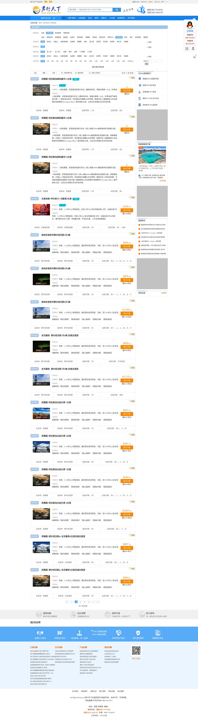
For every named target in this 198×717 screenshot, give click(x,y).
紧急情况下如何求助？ (87, 673)
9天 (85, 61)
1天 (48, 61)
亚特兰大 (111, 37)
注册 (50, 2)
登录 (45, 2)
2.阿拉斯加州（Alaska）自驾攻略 (151, 241)
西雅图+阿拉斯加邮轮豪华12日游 (56, 118)
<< (67, 602)
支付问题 (58, 647)
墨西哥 (145, 37)
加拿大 (104, 18)
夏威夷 (65, 37)
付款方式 (93, 691)
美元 (163, 2)
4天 (62, 61)
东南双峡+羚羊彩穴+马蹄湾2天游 (56, 199)
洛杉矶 (49, 41)
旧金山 (56, 41)
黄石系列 (102, 37)
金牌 (64, 52)
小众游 (112, 18)
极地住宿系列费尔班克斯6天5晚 (55, 302)
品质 (75, 52)
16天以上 (130, 61)
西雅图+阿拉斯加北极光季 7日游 (56, 402)
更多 (125, 37)
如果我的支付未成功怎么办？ (64, 659)
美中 (131, 37)
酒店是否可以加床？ (86, 662)
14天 (112, 61)
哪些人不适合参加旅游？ (87, 665)
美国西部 (58, 37)
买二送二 (58, 52)
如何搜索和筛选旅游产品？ (112, 659)
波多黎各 (138, 37)
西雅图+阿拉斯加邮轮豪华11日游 (56, 79)
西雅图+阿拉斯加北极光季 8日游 (56, 503)
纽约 (85, 41)
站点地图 (120, 691)
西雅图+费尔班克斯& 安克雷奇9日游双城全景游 (63, 570)
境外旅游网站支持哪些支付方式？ (65, 654)
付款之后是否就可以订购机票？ (64, 651)
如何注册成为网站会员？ (112, 651)
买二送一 (50, 52)
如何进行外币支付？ (61, 656)
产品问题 (83, 647)
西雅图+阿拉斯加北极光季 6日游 (56, 436)
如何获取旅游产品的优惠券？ (89, 656)
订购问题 (34, 647)
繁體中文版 (135, 2)
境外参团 (71, 18)
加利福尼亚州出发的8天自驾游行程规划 (153, 237)
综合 (35, 73)
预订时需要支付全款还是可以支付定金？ (42, 659)
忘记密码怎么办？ (110, 654)
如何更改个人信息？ (110, 656)
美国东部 (50, 37)
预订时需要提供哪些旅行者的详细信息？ (42, 670)
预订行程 (126, 90)
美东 (90, 18)
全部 (42, 33)
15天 (118, 61)
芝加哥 (105, 41)
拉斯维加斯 (64, 41)
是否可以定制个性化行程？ (88, 659)
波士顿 (91, 41)
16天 (123, 61)
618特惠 (82, 52)
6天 (71, 61)
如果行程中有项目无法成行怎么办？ (91, 667)
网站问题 (108, 647)
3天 (57, 61)
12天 (101, 61)
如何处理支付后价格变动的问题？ (65, 662)
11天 (96, 61)
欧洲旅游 (58, 33)
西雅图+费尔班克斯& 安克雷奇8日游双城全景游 (63, 536)
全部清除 (163, 293)
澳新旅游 (66, 33)
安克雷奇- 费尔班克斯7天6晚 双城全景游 (59, 335)
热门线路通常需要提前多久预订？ (40, 654)
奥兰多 (119, 41)
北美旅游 (81, 18)
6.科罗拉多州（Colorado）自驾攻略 (151, 233)
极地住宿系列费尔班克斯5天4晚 (55, 235)
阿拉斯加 (53, 23)
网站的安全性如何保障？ (112, 662)
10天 (90, 61)
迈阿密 (98, 41)
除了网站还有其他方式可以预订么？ (41, 681)
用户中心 (157, 2)
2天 (52, 61)
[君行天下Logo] (47, 14)
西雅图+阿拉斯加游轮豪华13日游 (56, 157)
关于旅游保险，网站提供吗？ (89, 670)
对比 (133, 78)
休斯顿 (94, 37)
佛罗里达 (80, 37)
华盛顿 (126, 41)
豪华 (70, 52)
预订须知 (102, 691)
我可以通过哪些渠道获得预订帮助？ (41, 678)
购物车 (150, 2)
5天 (66, 61)
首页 (64, 18)
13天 (107, 61)
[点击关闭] (194, 19)
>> (98, 602)
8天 (81, 61)
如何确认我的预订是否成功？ (39, 662)
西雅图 (87, 37)
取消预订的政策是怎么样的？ (39, 667)
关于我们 (131, 18)
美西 (96, 18)
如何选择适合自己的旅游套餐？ (89, 651)
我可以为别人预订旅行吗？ (38, 676)
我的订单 (144, 2)
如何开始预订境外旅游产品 (38, 684)
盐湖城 (72, 41)
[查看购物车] (194, 55)
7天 (76, 61)
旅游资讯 (121, 18)
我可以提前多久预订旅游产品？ (40, 651)
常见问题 (111, 691)
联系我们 (84, 691)
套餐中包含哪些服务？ (87, 654)
